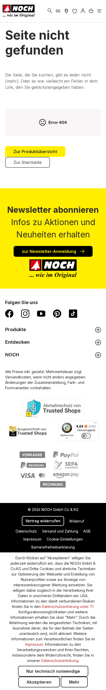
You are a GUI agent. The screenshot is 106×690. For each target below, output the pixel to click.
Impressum (32, 539)
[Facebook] (9, 313)
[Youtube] (41, 313)
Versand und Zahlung (60, 531)
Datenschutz (26, 531)
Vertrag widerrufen (42, 521)
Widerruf (76, 521)
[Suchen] (50, 11)
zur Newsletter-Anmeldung (49, 251)
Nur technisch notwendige (53, 671)
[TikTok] (73, 313)
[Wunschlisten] (74, 11)
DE (58, 11)
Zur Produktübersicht (35, 151)
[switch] (86, 436)
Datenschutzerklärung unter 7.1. (68, 606)
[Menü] (99, 11)
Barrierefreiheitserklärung (53, 547)
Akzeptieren (38, 682)
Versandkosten (18, 377)
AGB (87, 531)
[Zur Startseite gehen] (19, 11)
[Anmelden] (83, 11)
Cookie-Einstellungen (65, 539)
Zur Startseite (27, 162)
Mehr (74, 682)
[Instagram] (25, 313)
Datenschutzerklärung (59, 660)
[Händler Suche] (66, 11)
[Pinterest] (57, 313)
